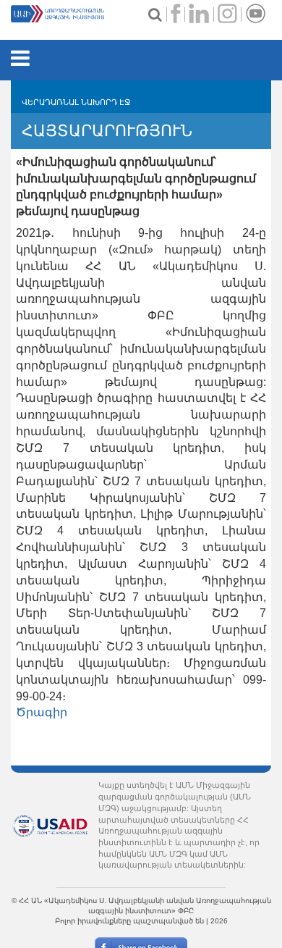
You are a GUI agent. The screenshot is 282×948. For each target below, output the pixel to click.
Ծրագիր (41, 712)
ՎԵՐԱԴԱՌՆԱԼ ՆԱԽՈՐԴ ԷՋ (76, 102)
